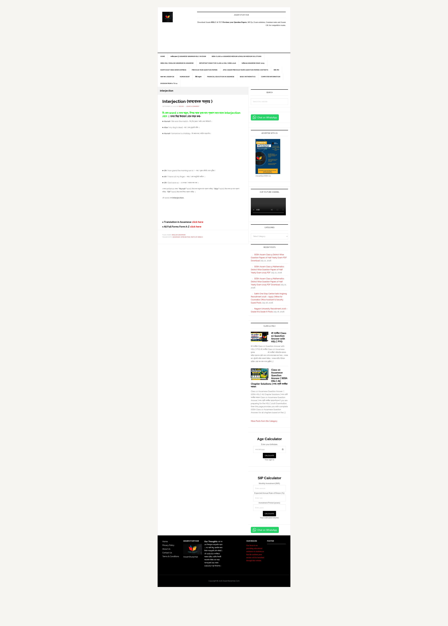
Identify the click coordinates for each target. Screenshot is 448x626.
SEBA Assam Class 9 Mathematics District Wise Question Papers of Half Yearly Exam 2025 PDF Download (267, 281)
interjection (185, 237)
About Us (166, 549)
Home (165, 541)
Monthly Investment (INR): (269, 483)
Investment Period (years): (269, 503)
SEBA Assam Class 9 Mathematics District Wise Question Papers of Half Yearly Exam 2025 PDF (267, 269)
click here (197, 222)
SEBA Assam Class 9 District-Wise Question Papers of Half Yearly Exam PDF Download (269, 257)
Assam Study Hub (177, 17)
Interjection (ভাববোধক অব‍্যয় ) (187, 101)
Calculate (269, 455)
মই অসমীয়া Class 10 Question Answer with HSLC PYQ (278, 337)
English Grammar (179, 235)
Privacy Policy (168, 545)
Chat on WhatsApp (267, 117)
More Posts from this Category (264, 421)
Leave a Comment (192, 106)
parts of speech (197, 237)
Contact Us (167, 553)
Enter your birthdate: (269, 444)
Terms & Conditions (170, 556)
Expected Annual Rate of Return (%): (269, 493)
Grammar (176, 237)
